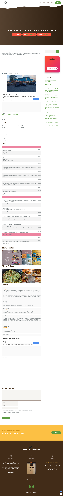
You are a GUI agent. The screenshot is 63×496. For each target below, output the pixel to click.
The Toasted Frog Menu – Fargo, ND (51, 100)
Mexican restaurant (30, 34)
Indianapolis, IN (46, 34)
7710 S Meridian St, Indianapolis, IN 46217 (10, 114)
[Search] (57, 51)
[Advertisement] (31, 22)
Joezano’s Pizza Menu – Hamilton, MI (51, 88)
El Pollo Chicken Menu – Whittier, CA (51, 122)
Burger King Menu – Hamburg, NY (51, 125)
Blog (48, 2)
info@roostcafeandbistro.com (52, 462)
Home (40, 2)
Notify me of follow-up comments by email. (11, 412)
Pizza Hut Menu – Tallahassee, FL (51, 124)
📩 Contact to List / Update (52, 68)
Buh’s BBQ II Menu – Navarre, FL (51, 118)
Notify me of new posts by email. (9, 415)
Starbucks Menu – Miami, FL (7, 383)
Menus (58, 2)
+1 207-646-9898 (52, 460)
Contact (52, 2)
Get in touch (56, 432)
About (44, 2)
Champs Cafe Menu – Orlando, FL (51, 95)
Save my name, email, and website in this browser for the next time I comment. (17, 410)
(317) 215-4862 (7, 117)
